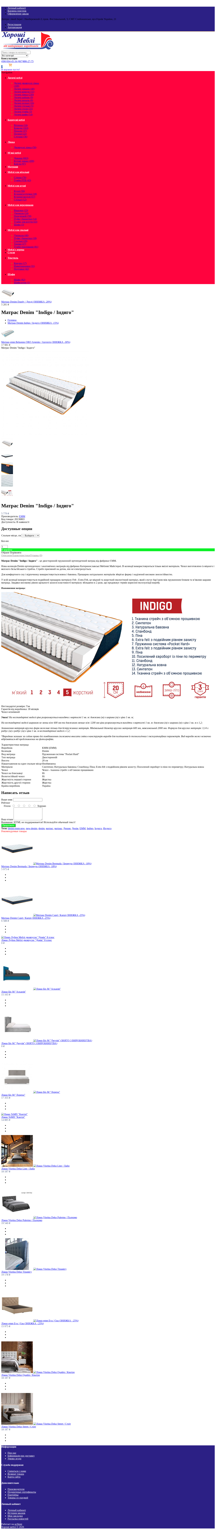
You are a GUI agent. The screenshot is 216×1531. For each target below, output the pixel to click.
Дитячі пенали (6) (23, 100)
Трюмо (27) (20, 244)
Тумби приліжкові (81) (26, 246)
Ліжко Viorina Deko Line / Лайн (18, 1168)
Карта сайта (14, 1476)
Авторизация (15, 27)
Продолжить (8, 825)
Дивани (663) (21, 158)
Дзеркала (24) (21, 213)
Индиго (107, 828)
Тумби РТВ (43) (22, 180)
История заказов (16, 1513)
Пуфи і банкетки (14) (25, 219)
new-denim (31, 828)
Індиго (98, 828)
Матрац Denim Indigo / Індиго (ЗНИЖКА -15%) (33, 323)
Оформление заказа (18, 13)
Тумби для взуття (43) (25, 221)
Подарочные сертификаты (22, 1492)
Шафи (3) (19, 224)
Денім (75, 828)
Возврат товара (16, 1474)
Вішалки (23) (21, 210)
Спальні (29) (20, 241)
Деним (67, 828)
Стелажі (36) (20, 136)
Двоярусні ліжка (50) (25, 147)
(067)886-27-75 (25, 61)
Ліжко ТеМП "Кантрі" (13, 1117)
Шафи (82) (19, 279)
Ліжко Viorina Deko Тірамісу (16, 1272)
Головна (12, 320)
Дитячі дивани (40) (24, 89)
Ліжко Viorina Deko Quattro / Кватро (20, 1375)
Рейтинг (5, 802)
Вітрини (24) (21, 125)
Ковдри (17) (20, 263)
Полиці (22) (20, 133)
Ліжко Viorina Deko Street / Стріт (18, 1426)
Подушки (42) (21, 269)
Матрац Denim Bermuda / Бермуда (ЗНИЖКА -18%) (29, 866)
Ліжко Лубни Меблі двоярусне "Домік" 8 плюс (26, 940)
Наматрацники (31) (24, 266)
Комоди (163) (21, 128)
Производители (16, 1489)
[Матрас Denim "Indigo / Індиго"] (45, 436)
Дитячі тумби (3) (23, 111)
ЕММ (22, 516)
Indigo (90, 828)
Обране (5, 552)
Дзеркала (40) (21, 235)
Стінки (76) (20, 177)
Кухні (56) (19, 191)
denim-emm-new (16, 828)
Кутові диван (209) (24, 161)
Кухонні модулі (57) (24, 196)
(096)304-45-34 (9, 61)
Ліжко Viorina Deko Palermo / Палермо (21, 1220)
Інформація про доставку (21, 1455)
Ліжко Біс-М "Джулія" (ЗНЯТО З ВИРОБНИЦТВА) (29, 1043)
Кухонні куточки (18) (25, 194)
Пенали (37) (20, 131)
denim (41, 828)
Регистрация (14, 24)
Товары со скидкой (18, 1497)
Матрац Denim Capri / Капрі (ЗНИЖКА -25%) (25, 918)
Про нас (12, 1453)
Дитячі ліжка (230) (24, 94)
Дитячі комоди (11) (24, 91)
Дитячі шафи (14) (23, 114)
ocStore (18, 1524)
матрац (58, 828)
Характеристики (21, 555)
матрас (49, 828)
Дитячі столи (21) (23, 108)
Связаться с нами (17, 1471)
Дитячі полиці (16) (24, 103)
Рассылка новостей (18, 1518)
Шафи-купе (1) (22, 282)
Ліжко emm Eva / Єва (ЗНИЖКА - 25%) (22, 1323)
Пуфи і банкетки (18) (25, 238)
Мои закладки (15, 1516)
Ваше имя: (6, 799)
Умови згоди (14, 1458)
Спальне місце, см (11, 535)
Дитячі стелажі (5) (23, 106)
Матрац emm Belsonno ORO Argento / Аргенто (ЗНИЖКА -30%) (35, 342)
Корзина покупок (17, 10)
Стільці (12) (20, 199)
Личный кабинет (17, 8)
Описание (6, 555)
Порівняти (15, 552)
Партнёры (13, 1494)
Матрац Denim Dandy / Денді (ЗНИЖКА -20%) (26, 301)
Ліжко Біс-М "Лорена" (13, 1095)
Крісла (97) (20, 164)
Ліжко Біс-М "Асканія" (13, 991)
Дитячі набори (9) (23, 97)
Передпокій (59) (22, 216)
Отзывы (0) (36, 555)
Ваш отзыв (7, 819)
